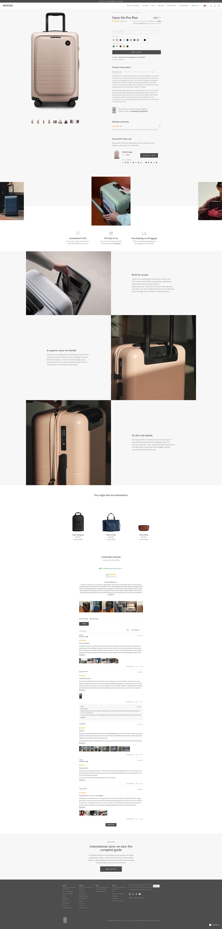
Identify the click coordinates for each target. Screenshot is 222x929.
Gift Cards (65, 905)
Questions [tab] (94, 619)
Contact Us (115, 889)
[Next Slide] (141, 606)
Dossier (81, 900)
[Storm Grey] (138, 40)
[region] (111, 606)
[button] (115, 126)
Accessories (65, 903)
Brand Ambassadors (101, 891)
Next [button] (101, 62)
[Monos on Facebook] (133, 894)
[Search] (211, 6)
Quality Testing (83, 896)
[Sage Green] (131, 40)
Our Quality (82, 893)
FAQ (113, 891)
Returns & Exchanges (118, 893)
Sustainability (83, 898)
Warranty (115, 896)
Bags (63, 896)
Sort (128, 630)
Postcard (81, 905)
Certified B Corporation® (139, 111)
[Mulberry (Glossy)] (120, 46)
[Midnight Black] (145, 40)
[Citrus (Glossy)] (124, 46)
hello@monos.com (139, 897)
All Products (65, 889)
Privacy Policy (121, 920)
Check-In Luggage (67, 893)
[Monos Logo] (8, 5)
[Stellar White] (141, 40)
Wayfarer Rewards (101, 889)
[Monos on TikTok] (136, 894)
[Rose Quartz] (117, 40)
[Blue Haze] (124, 40)
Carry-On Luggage (67, 891)
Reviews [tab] (83, 619)
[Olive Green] (120, 40)
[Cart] (218, 5)
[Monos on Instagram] (130, 894)
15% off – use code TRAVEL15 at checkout (111, 1)
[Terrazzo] (117, 46)
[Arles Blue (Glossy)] (127, 46)
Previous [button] (8, 62)
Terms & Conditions (117, 900)
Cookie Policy (131, 920)
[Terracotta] (134, 40)
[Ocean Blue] (127, 40)
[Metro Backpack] (78, 518)
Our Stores (82, 889)
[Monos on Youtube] (140, 894)
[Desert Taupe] (114, 40)
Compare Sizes (66, 907)
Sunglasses (65, 898)
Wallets (64, 900)
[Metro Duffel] (111, 518)
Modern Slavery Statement (143, 920)
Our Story (81, 891)
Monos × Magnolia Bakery (120, 12)
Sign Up (156, 886)
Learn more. (117, 244)
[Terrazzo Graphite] (114, 46)
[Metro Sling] (144, 518)
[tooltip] (116, 582)
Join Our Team (83, 907)
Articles (81, 903)
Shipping (114, 898)
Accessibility (156, 920)
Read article (111, 869)
